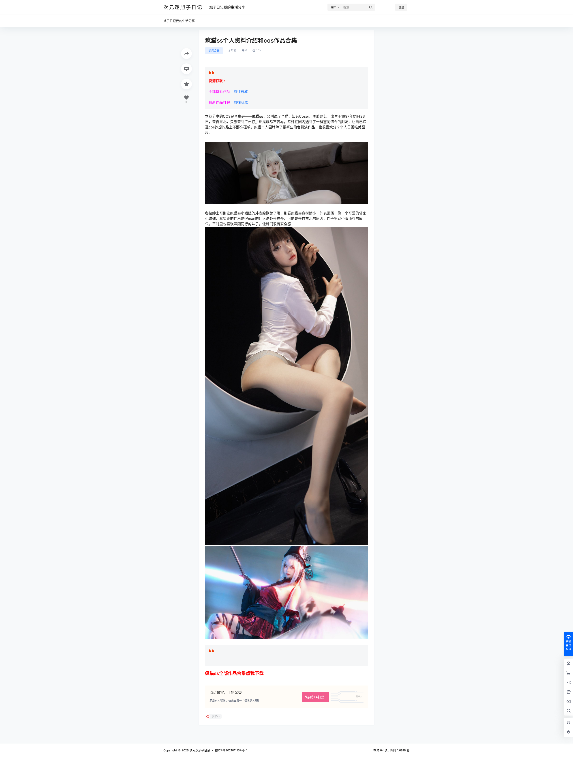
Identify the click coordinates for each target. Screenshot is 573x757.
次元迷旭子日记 (199, 750)
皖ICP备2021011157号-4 (231, 750)
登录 (401, 7)
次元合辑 (214, 50)
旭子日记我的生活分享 (227, 7)
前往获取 (241, 91)
